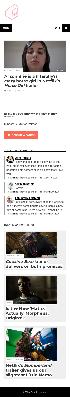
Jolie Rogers (23, 157)
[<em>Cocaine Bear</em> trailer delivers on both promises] (31, 242)
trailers (17, 70)
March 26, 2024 (51, 213)
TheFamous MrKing (27, 197)
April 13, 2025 (51, 177)
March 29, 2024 (51, 191)
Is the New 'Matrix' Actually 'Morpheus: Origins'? (27, 313)
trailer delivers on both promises (34, 264)
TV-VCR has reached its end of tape (24, 177)
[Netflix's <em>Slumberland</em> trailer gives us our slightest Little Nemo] (31, 342)
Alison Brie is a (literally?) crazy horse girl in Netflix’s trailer (32, 81)
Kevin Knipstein (24, 184)
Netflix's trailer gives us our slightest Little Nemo (29, 370)
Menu (6, 28)
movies (7, 70)
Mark (9, 90)
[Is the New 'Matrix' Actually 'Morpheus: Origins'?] (31, 288)
